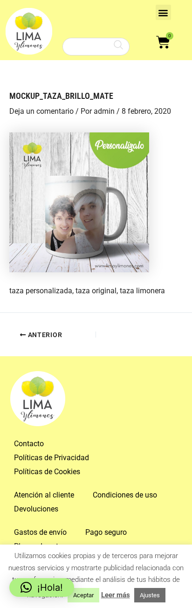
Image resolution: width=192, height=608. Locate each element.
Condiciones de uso (125, 495)
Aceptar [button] (83, 595)
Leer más (115, 595)
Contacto (29, 443)
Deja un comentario (41, 111)
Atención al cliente (44, 495)
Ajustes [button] (150, 595)
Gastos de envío (40, 532)
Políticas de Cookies (47, 471)
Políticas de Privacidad (51, 457)
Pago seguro (106, 532)
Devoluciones (36, 508)
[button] (163, 12)
